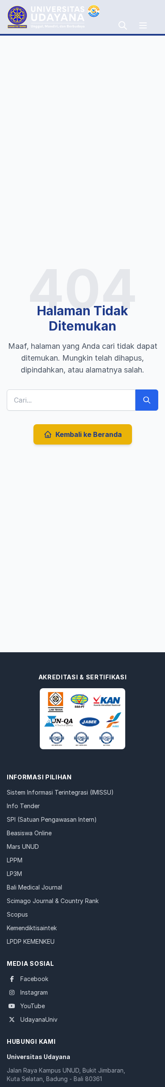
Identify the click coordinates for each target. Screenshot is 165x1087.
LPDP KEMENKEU (31, 941)
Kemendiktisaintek (32, 927)
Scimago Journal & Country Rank (53, 900)
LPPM (14, 860)
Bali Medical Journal (34, 887)
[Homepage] (82, 718)
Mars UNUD (23, 846)
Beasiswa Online (29, 833)
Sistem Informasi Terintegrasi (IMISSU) (60, 792)
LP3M (14, 873)
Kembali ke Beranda (88, 434)
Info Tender (23, 805)
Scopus (17, 914)
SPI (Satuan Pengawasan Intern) (52, 819)
